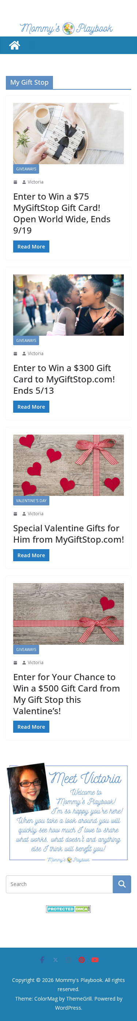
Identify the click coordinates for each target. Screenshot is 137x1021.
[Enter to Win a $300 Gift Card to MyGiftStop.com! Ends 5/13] (68, 305)
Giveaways (26, 169)
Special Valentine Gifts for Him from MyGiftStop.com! (68, 533)
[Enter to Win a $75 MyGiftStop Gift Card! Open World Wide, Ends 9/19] (68, 134)
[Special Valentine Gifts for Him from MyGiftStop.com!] (68, 465)
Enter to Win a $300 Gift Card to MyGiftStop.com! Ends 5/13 (64, 379)
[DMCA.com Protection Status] (68, 909)
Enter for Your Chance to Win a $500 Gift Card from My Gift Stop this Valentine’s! (66, 694)
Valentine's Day (31, 500)
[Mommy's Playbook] (14, 45)
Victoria (35, 182)
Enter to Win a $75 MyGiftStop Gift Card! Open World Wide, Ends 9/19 (62, 213)
